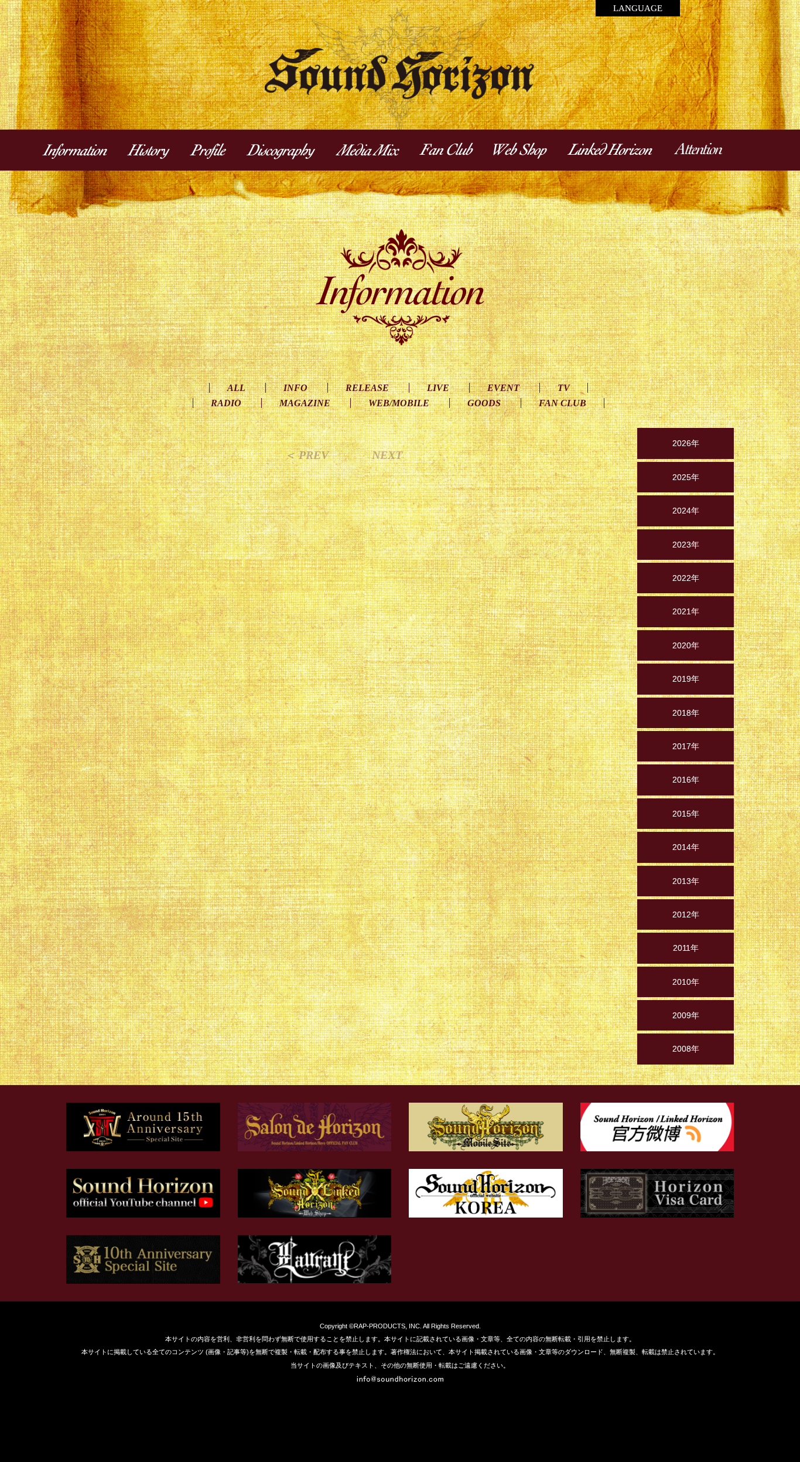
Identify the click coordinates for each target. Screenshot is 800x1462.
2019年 (685, 679)
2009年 (685, 1015)
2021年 (685, 611)
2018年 (685, 713)
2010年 (685, 982)
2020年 (685, 645)
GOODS (484, 403)
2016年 (685, 779)
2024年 (685, 510)
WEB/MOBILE (398, 403)
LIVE (438, 388)
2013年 (685, 881)
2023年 (685, 544)
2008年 (685, 1048)
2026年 (685, 443)
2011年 (686, 948)
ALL (236, 388)
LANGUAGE (637, 8)
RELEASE (367, 388)
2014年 (685, 847)
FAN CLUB (562, 403)
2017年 (685, 746)
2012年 (685, 914)
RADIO (226, 403)
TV (564, 388)
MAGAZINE (304, 403)
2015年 (685, 813)
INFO (295, 388)
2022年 (685, 578)
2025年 (685, 477)
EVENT (503, 388)
